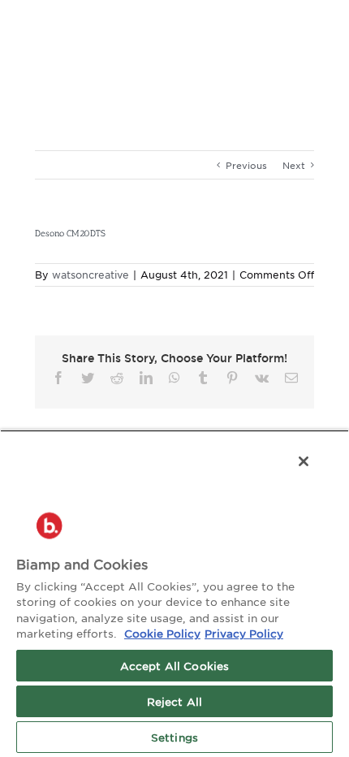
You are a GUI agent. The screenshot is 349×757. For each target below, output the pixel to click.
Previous (246, 165)
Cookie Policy (162, 633)
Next (293, 165)
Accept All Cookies (174, 666)
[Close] (303, 461)
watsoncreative (90, 274)
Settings (174, 737)
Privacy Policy (244, 633)
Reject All (174, 701)
